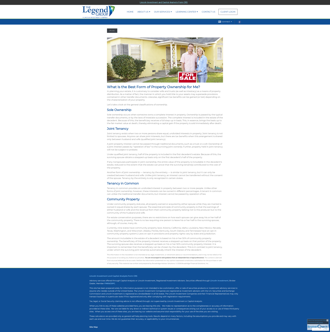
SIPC (113, 283)
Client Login (228, 12)
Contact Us (208, 12)
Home (130, 12)
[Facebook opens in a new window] (239, 23)
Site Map (93, 327)
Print (112, 30)
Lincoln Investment (219, 280)
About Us (142, 12)
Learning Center (186, 12)
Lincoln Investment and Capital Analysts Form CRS (164, 2)
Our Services (162, 12)
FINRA (107, 283)
